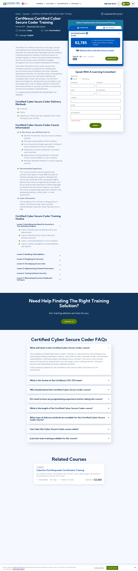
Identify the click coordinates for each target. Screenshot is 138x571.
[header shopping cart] (133, 4)
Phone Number (101, 90)
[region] (96, 57)
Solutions (50, 3)
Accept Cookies (112, 568)
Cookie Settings (99, 568)
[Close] (135, 567)
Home (17, 14)
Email (72, 90)
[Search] (119, 4)
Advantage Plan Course (36, 26)
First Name (74, 82)
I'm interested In (75, 112)
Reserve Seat (111, 59)
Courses (26, 14)
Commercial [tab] (84, 27)
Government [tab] (110, 27)
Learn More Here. (18, 569)
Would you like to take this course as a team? (97, 50)
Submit (95, 125)
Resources (75, 3)
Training (39, 3)
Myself (75, 79)
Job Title (73, 105)
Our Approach (62, 3)
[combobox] (98, 93)
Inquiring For (74, 76)
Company (74, 97)
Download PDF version (113, 14)
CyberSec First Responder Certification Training (60, 470)
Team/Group (85, 79)
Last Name (99, 82)
